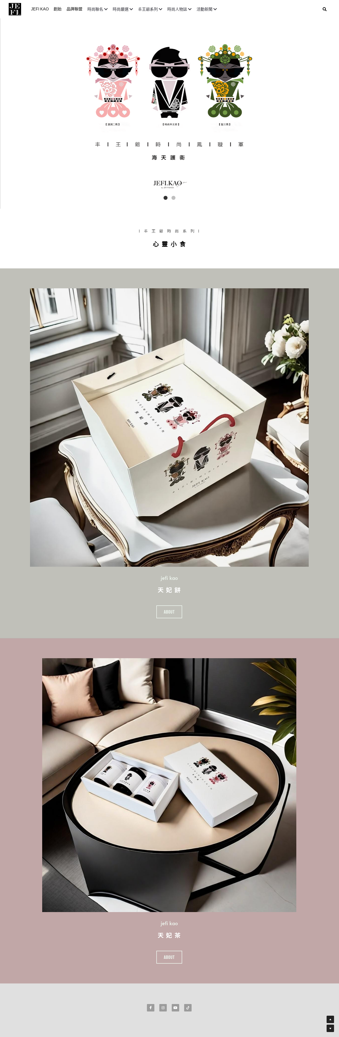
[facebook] (150, 1007)
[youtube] (175, 1007)
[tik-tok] (188, 1007)
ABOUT (169, 612)
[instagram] (163, 1007)
